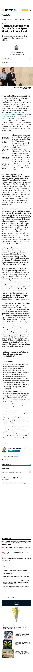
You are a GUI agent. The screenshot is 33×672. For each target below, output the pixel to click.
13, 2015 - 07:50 (19, 54)
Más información (5, 479)
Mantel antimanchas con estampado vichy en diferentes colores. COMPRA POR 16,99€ (22, 652)
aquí (24, 483)
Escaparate (16, 603)
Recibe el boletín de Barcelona (11, 456)
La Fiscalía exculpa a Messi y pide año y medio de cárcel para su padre (6, 150)
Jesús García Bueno (16, 52)
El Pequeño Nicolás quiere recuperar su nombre (15, 570)
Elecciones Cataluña (6, 19)
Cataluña (6, 15)
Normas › (29, 464)
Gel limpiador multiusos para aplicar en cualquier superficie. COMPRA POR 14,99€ (22, 634)
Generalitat (15, 19)
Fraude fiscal (11, 472)
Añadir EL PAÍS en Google (9, 62)
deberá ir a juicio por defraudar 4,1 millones (13, 113)
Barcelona (21, 19)
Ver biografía (12, 450)
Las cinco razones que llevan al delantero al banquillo (5, 166)
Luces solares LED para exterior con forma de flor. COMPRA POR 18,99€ (22, 643)
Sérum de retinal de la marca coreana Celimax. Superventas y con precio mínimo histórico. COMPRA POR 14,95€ (15, 627)
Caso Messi (4, 23)
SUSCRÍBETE (25, 10)
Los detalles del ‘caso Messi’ (6, 158)
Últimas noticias (6, 538)
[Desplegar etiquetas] (30, 472)
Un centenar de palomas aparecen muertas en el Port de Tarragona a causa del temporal (16, 548)
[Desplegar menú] (3, 10)
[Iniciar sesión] (30, 10)
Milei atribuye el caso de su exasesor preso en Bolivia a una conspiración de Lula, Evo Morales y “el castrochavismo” (16, 558)
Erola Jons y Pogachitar (9, 573)
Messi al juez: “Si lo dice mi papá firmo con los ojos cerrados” (6, 140)
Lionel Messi (18, 472)
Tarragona (28, 19)
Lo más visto (5, 567)
